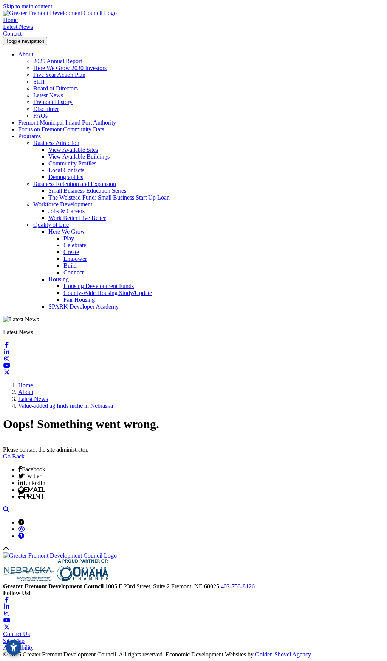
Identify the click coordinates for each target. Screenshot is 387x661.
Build (70, 265)
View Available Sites (73, 150)
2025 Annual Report (57, 61)
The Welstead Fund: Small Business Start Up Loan (109, 197)
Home (10, 20)
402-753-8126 (238, 586)
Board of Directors (55, 88)
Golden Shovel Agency (283, 654)
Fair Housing (79, 299)
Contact (12, 33)
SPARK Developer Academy (83, 306)
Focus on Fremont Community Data (61, 129)
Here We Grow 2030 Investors (70, 68)
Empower (75, 259)
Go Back (14, 456)
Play (68, 238)
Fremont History (53, 102)
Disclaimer (46, 109)
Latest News (18, 26)
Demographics (65, 177)
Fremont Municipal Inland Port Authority (67, 122)
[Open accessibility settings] (13, 647)
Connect (73, 272)
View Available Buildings (79, 156)
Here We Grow (66, 231)
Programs (29, 136)
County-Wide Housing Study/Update (107, 293)
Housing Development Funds (98, 286)
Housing (58, 279)
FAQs (40, 115)
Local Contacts (66, 170)
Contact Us (16, 634)
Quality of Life (51, 224)
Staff (39, 81)
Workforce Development (62, 204)
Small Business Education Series (87, 190)
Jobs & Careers (66, 211)
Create (71, 252)
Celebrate (74, 245)
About (25, 54)
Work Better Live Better (77, 218)
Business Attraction (56, 143)
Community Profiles (72, 163)
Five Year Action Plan (59, 75)
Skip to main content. (28, 6)
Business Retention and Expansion (74, 184)
